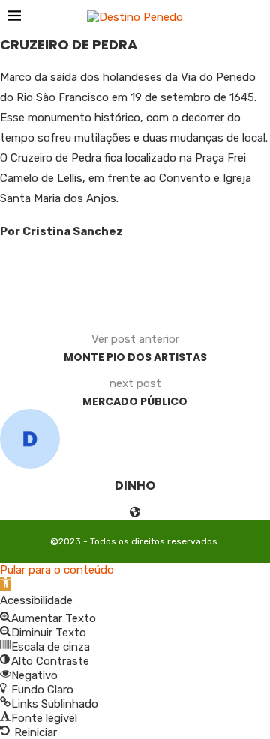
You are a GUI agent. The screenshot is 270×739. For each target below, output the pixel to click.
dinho (135, 485)
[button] (5, 584)
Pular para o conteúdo (57, 570)
